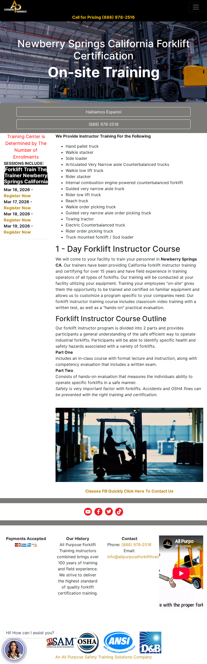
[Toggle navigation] (196, 7)
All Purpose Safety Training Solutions (97, 656)
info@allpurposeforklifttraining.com (141, 556)
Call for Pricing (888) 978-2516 (103, 17)
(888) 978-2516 (136, 544)
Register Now (17, 195)
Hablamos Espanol (103, 111)
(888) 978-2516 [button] (104, 124)
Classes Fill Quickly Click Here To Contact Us (129, 491)
